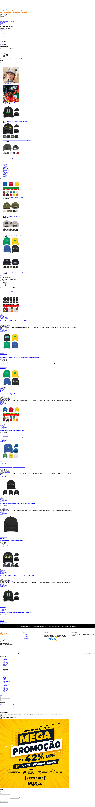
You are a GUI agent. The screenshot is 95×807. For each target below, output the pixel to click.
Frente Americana (6, 170)
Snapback (5, 173)
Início (1, 44)
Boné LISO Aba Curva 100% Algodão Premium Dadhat (11, 540)
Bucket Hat (5, 168)
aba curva (7, 21)
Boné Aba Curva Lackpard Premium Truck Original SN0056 (13, 272)
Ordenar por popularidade (10, 291)
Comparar (2, 806)
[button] (4, 318)
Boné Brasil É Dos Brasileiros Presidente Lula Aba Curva (13, 197)
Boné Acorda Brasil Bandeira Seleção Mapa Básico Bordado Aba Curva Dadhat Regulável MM (19, 357)
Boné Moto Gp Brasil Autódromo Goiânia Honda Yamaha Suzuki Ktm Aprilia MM (17, 140)
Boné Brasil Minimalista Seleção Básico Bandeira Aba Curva (12, 467)
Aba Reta (5, 166)
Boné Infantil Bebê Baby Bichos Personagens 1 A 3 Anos (12, 83)
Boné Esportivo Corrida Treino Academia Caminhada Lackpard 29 (14, 158)
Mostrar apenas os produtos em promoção (9, 279)
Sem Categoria (6, 172)
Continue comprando (4, 29)
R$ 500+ (4, 56)
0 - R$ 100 (4, 53)
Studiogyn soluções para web (24, 653)
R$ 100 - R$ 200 (5, 54)
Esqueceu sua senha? (4, 795)
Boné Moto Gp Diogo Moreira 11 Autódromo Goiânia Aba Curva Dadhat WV (16, 121)
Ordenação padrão (8, 290)
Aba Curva (5, 165)
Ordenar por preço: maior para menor (12, 294)
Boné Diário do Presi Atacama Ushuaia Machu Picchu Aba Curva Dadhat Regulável (17, 503)
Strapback (5, 174)
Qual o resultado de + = (5, 797)
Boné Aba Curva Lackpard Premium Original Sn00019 (12, 235)
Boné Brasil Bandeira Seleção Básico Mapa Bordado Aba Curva (14, 253)
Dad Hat (5, 169)
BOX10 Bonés (5, 326)
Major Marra (13, 362)
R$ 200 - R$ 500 (5, 55)
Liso (4, 171)
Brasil (9, 362)
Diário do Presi (6, 509)
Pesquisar (11, 48)
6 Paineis (5, 164)
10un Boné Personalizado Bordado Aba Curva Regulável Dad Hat (13, 320)
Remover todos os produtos (9, 806)
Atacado (4, 167)
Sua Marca (5, 175)
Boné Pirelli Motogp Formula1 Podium (9, 102)
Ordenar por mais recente (9, 292)
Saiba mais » (60, 714)
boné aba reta (3, 21)
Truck (4, 176)
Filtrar (21, 58)
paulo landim (12, 21)
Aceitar (3, 716)
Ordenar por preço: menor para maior (12, 293)
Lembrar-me (4, 799)
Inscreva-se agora (15, 803)
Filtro (1, 275)
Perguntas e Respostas (7, 4)
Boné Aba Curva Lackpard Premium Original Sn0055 (12, 216)
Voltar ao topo (3, 705)
